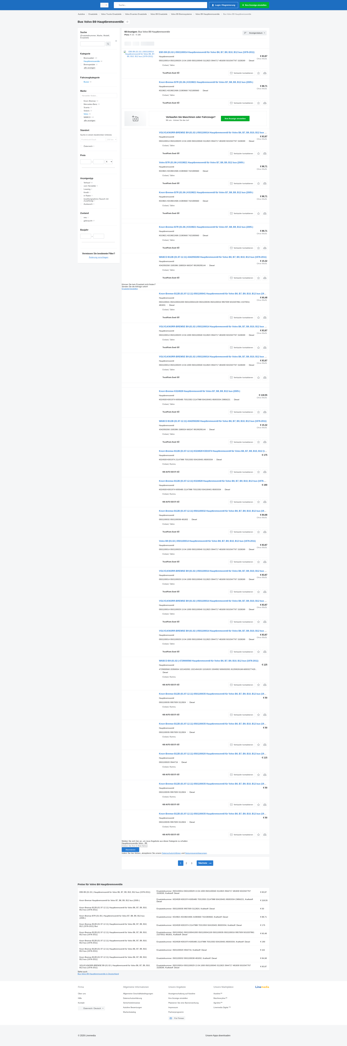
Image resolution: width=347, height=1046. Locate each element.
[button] (258, 73)
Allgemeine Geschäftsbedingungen (138, 993)
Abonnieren (130, 850)
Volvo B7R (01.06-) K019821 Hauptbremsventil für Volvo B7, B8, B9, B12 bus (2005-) (201, 162)
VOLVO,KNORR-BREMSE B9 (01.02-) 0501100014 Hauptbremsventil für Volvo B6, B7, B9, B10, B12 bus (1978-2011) (217, 132)
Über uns (82, 993)
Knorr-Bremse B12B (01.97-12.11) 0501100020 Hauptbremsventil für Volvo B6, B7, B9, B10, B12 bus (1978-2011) (216, 754)
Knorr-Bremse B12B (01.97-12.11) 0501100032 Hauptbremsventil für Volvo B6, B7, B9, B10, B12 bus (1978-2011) (216, 511)
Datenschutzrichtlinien (171, 853)
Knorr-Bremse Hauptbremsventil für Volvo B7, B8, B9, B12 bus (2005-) (109, 900)
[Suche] (116, 5)
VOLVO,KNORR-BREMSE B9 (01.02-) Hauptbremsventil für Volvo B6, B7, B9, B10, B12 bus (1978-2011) (114, 966)
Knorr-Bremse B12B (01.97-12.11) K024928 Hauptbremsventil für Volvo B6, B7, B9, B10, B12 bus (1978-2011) (214, 481)
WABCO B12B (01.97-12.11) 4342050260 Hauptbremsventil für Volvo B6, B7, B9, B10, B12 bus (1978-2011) (212, 257)
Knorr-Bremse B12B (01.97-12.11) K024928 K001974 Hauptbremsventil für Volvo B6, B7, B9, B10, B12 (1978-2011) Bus (219, 451)
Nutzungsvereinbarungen (196, 853)
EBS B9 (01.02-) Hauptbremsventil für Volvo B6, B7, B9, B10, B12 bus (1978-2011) (114, 892)
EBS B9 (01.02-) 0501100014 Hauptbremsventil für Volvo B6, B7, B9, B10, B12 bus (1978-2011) (206, 52)
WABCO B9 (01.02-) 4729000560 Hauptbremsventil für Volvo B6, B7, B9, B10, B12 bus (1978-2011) (208, 661)
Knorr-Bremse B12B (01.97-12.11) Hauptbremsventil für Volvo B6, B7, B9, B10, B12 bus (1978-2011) (113, 908)
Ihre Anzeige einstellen (235, 118)
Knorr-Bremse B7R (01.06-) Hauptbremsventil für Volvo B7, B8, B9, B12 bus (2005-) (111, 917)
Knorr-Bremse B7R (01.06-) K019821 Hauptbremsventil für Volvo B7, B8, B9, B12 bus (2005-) (206, 82)
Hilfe (80, 998)
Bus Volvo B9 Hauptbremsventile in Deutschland (98, 974)
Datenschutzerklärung (132, 998)
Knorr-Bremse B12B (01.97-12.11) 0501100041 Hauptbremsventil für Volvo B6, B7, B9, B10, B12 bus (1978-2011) (216, 293)
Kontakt (81, 1003)
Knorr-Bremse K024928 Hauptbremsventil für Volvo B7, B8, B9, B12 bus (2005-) (199, 391)
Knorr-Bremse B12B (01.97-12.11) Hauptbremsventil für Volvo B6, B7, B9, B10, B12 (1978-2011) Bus (113, 925)
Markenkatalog (129, 1012)
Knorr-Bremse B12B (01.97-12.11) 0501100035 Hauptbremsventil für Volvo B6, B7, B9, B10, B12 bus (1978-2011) (216, 694)
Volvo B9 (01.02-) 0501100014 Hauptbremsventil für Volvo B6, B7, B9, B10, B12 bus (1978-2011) (207, 541)
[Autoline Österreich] (87, 5)
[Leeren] (116, 41)
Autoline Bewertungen (132, 1007)
